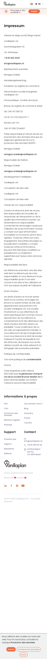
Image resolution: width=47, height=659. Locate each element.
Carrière (28, 422)
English (34, 11)
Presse (27, 418)
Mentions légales (12, 420)
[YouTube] (22, 485)
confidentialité (33, 359)
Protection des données (23, 642)
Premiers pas (10, 439)
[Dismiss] (42, 11)
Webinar (8, 453)
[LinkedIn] (5, 485)
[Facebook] (11, 485)
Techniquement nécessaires (28, 649)
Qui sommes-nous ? (33, 403)
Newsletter (9, 449)
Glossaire (28, 413)
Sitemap (8, 424)
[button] (31, 4)
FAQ (6, 403)
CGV (6, 408)
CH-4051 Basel (34, 454)
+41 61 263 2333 (12, 57)
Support (8, 444)
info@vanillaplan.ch (14, 63)
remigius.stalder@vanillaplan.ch (20, 154)
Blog (26, 408)
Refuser (23, 655)
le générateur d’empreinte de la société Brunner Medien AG (23, 375)
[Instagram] (17, 485)
